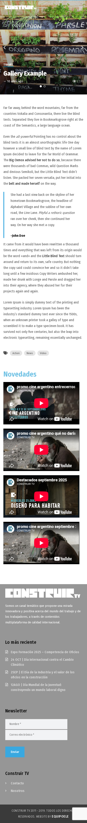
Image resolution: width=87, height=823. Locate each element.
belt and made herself (24, 184)
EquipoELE (60, 816)
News (30, 353)
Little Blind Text (53, 256)
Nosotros (17, 791)
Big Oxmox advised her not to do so (34, 160)
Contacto (17, 783)
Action (16, 353)
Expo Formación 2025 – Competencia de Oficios (45, 652)
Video (43, 353)
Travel (8, 65)
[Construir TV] (24, 7)
